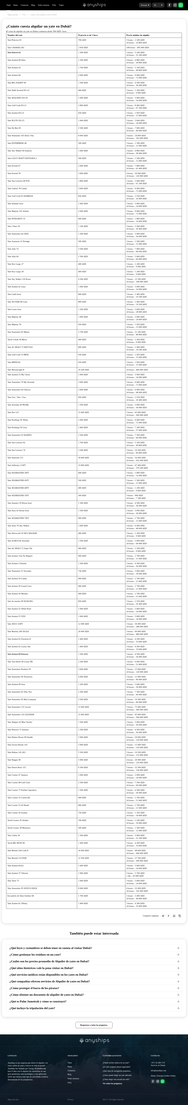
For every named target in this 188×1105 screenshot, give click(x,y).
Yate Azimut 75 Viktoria (17, 873)
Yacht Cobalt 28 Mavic (17, 339)
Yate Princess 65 (14, 40)
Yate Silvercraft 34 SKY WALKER (22, 533)
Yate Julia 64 (12, 256)
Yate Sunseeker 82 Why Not (19, 692)
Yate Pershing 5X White (17, 420)
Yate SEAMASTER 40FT (18, 488)
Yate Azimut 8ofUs (15, 865)
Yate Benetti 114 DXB (16, 858)
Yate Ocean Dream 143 (17, 745)
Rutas (15, 5)
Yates (8, 5)
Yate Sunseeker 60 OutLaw (19, 390)
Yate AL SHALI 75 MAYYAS (20, 347)
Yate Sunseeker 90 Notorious (19, 677)
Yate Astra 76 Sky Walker (18, 526)
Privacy (70, 1100)
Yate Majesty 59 (14, 324)
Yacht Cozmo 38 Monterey (19, 828)
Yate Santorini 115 (15, 458)
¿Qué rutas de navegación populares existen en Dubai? (124, 1071)
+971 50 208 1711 (158, 1063)
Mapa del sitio (13, 1100)
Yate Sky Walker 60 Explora (19, 151)
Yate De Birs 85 (14, 128)
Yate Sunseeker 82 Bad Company (21, 699)
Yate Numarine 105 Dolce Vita (20, 135)
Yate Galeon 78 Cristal (17, 188)
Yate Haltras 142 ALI (16, 752)
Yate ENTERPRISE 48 (17, 143)
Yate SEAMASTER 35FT (18, 495)
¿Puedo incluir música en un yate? (116, 1063)
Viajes (61, 5)
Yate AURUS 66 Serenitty (18, 541)
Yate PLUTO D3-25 (15, 120)
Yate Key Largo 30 (15, 271)
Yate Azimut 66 (14, 75)
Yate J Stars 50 (13, 226)
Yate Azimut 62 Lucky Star (19, 646)
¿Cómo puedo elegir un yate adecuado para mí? (121, 1075)
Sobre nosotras (43, 5)
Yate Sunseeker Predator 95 (19, 669)
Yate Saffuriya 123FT (16, 465)
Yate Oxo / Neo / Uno (16, 397)
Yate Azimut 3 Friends (16, 563)
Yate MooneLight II (15, 370)
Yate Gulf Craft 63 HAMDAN (20, 196)
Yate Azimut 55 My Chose (18, 374)
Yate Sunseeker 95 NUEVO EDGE (22, 888)
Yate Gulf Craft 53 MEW (18, 355)
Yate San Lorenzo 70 (16, 450)
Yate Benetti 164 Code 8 (17, 850)
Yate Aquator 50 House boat (19, 503)
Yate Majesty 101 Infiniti (18, 211)
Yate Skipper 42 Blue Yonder (19, 722)
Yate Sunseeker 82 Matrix (18, 332)
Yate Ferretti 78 (14, 173)
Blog (33, 5)
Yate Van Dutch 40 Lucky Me (20, 662)
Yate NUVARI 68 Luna (17, 302)
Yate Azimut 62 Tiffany (17, 903)
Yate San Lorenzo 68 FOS (18, 181)
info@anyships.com (158, 1071)
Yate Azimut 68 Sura (16, 684)
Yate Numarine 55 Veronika (19, 571)
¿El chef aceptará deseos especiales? (116, 1067)
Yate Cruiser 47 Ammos (17, 775)
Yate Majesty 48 (14, 317)
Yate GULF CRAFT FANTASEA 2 (22, 158)
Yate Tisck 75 (13, 881)
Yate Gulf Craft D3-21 (16, 105)
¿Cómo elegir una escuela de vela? (116, 1079)
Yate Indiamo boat (15, 203)
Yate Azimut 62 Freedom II (19, 639)
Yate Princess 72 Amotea (18, 730)
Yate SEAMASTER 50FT (18, 473)
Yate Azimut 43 (14, 67)
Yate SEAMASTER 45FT (18, 480)
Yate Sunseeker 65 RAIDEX (19, 435)
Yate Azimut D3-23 (15, 113)
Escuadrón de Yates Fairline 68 (20, 896)
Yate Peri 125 (13, 412)
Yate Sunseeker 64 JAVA (18, 234)
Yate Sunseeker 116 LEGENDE (20, 714)
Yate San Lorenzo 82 (16, 442)
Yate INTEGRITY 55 (16, 219)
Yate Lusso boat (14, 309)
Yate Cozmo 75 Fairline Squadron (21, 790)
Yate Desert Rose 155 (16, 767)
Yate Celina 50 (13, 835)
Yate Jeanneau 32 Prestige (18, 241)
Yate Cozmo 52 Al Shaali (18, 805)
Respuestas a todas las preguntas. (94, 1025)
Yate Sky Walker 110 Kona (19, 279)
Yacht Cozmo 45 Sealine (17, 820)
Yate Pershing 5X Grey (17, 427)
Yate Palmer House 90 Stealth (20, 737)
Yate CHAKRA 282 (15, 47)
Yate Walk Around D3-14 (18, 90)
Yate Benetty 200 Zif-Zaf (18, 631)
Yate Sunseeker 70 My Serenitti (20, 382)
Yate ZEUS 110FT (15, 624)
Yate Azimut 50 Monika (17, 594)
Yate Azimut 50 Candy (17, 578)
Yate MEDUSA (13, 362)
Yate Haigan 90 (14, 760)
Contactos (24, 5)
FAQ (54, 5)
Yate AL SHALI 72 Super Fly (19, 548)
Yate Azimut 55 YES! (16, 616)
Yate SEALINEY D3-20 (17, 98)
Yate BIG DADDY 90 (16, 83)
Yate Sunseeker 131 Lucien (19, 707)
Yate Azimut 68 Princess (17, 654)
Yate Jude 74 (12, 249)
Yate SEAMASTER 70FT (18, 518)
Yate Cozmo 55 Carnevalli (18, 798)
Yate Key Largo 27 (15, 264)
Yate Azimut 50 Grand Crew (19, 586)
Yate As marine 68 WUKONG (20, 601)
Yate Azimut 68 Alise (16, 60)
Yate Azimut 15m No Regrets (19, 556)
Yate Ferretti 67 (14, 166)
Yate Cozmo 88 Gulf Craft (18, 782)
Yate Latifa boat (14, 294)
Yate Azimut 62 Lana (16, 287)
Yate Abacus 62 (14, 52)
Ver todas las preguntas (112, 1083)
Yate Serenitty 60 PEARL (18, 405)
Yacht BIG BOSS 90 (16, 843)
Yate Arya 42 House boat (18, 510)
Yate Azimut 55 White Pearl (19, 609)
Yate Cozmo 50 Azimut (17, 813)
